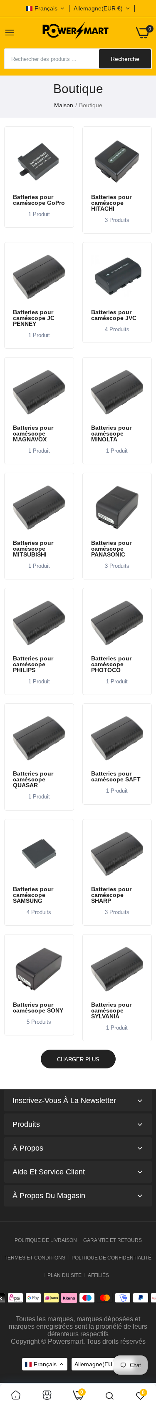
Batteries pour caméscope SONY (38, 1007)
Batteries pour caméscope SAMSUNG (33, 895)
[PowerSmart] (75, 32)
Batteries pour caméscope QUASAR (33, 779)
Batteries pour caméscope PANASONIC (111, 548)
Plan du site (64, 1275)
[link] (39, 161)
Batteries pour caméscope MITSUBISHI (33, 548)
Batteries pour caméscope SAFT (116, 776)
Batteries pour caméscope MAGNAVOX (33, 433)
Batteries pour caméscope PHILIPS (33, 664)
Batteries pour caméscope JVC (113, 315)
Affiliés (98, 1275)
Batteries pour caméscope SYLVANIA (111, 1010)
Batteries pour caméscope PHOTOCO (111, 664)
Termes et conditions (35, 1258)
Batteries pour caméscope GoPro (39, 200)
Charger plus (78, 1059)
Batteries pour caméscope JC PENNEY (33, 318)
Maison (63, 105)
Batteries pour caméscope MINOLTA (111, 433)
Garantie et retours (112, 1240)
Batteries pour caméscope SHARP (111, 895)
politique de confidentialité (111, 1258)
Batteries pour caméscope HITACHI (111, 203)
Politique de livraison (46, 1240)
